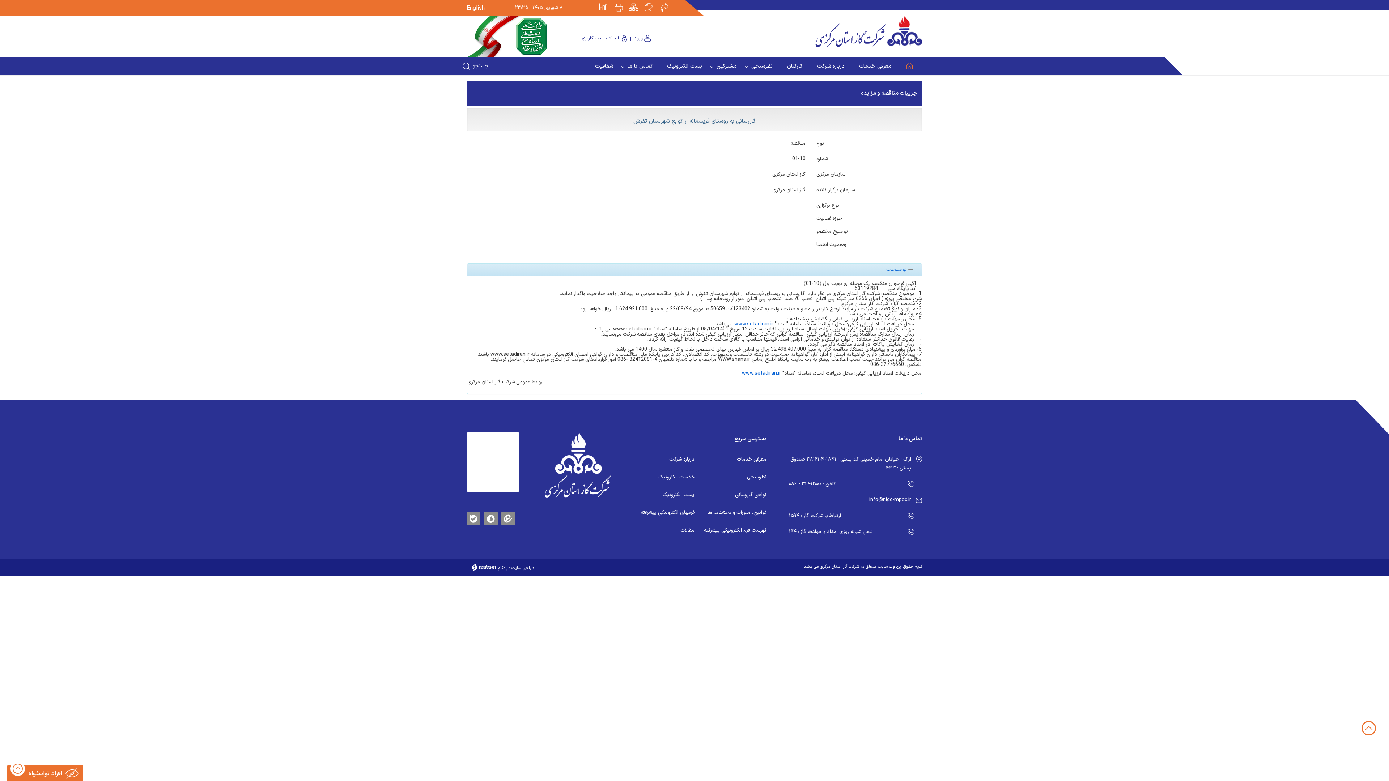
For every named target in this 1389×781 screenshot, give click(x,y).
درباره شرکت (681, 459)
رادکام (502, 568)
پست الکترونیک (678, 495)
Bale (473, 517)
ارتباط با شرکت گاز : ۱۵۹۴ (815, 516)
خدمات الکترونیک (676, 477)
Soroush (491, 517)
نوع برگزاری (827, 205)
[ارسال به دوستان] (668, 2)
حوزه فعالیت (829, 218)
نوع (820, 143)
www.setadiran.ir (753, 324)
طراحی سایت (522, 568)
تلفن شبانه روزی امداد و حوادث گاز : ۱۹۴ (831, 531)
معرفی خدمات (751, 459)
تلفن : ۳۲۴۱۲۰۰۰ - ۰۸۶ (812, 484)
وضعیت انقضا (831, 244)
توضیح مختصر (832, 231)
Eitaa (508, 513)
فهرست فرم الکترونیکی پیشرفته (735, 530)
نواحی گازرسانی (750, 495)
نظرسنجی (756, 477)
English (476, 8)
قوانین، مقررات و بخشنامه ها (737, 512)
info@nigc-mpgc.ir (890, 500)
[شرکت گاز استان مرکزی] (577, 465)
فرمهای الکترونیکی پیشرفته (667, 512)
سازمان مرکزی (830, 174)
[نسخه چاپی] (623, 2)
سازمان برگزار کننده (835, 189)
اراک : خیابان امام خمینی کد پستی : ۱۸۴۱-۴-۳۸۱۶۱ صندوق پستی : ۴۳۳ (850, 464)
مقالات (687, 530)
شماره (822, 158)
